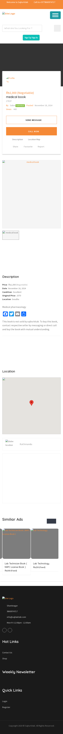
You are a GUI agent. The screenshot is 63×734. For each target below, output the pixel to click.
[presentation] (49, 521)
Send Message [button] (34, 120)
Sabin (10, 105)
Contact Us (7, 652)
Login (4, 701)
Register (6, 707)
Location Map (34, 139)
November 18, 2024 (39, 105)
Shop (4, 658)
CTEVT (9, 101)
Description (17, 139)
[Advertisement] (31, 255)
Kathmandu (26, 444)
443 (11, 109)
